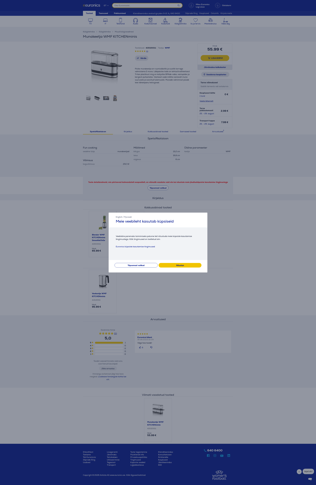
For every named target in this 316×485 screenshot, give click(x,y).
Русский (128, 217)
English (119, 217)
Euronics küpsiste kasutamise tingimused (135, 246)
